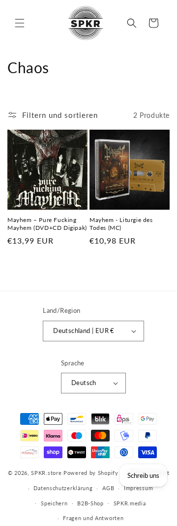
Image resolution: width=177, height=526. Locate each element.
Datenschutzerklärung (62, 488)
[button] (19, 23)
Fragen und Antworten (93, 518)
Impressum (138, 488)
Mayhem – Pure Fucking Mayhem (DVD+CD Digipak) (47, 223)
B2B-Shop (90, 503)
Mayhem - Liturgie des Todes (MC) (121, 223)
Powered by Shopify (90, 473)
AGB (108, 488)
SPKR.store (46, 473)
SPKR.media (130, 503)
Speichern (54, 503)
